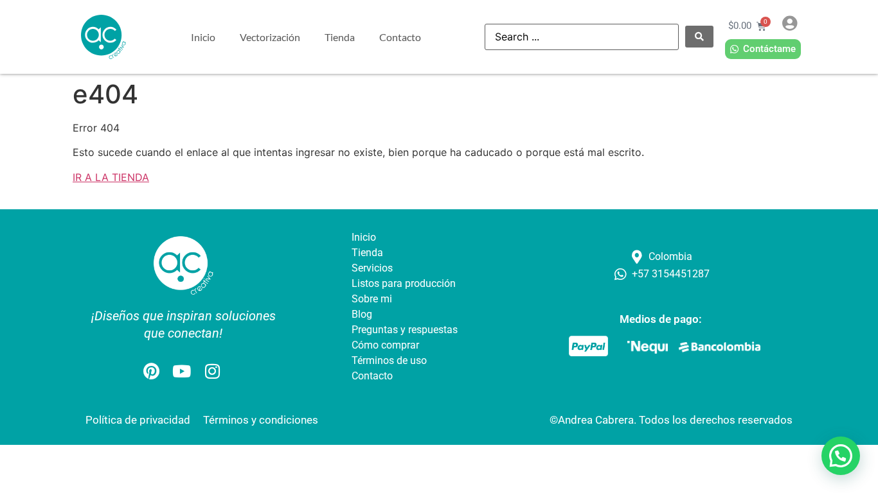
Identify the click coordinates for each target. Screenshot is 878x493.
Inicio (203, 37)
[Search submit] (699, 37)
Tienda (340, 37)
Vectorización (270, 37)
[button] (840, 456)
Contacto (400, 37)
